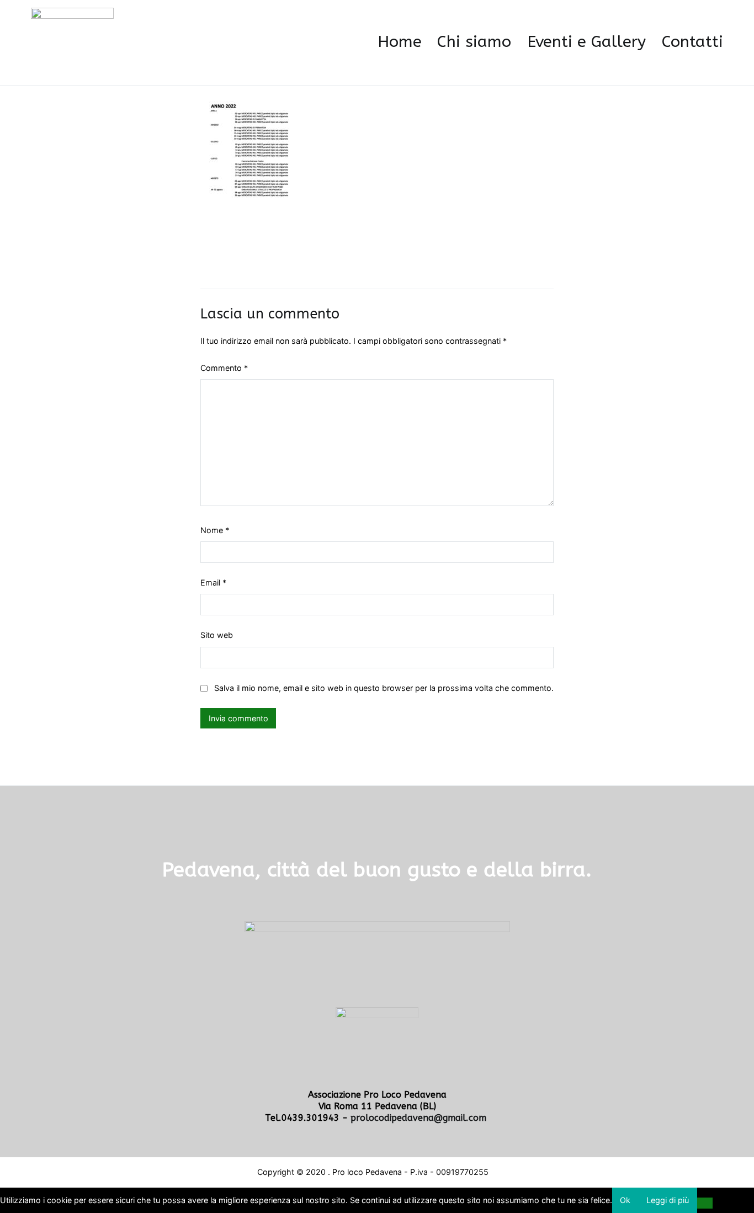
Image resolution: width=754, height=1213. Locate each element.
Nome (214, 530)
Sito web (216, 635)
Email (213, 582)
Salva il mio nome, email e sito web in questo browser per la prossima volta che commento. (384, 688)
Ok (625, 1200)
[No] (705, 1203)
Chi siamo (474, 42)
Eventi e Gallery (586, 42)
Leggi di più (667, 1200)
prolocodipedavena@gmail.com (420, 1118)
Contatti (692, 42)
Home (400, 42)
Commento (224, 368)
